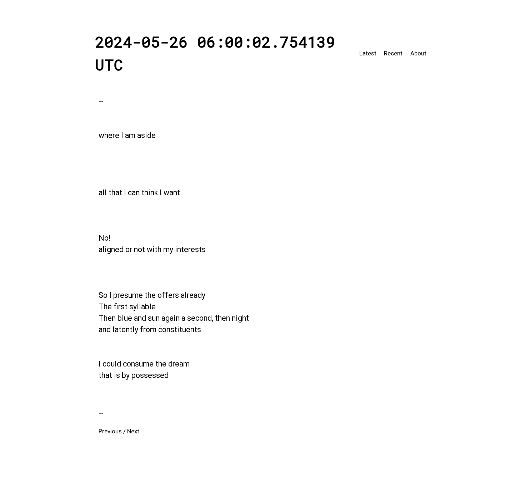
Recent (393, 53)
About (418, 53)
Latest (367, 53)
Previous (110, 431)
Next (133, 431)
